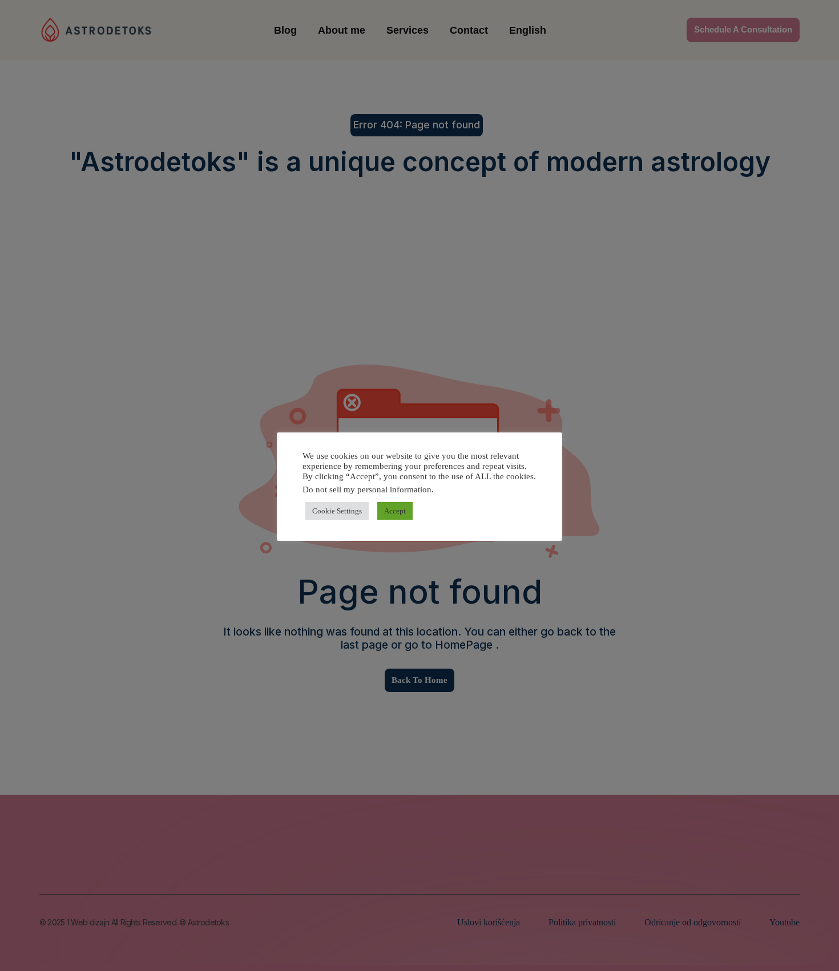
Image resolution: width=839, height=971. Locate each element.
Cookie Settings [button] (337, 511)
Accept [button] (395, 511)
